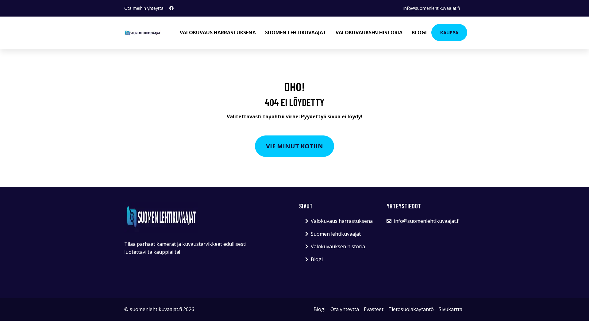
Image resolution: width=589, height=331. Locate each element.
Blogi (419, 32)
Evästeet (373, 309)
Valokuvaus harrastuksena (218, 32)
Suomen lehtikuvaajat (295, 32)
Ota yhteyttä (344, 309)
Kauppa (449, 32)
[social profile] (171, 8)
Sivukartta (450, 309)
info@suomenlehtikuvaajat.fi (431, 8)
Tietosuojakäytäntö (411, 309)
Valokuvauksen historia (369, 32)
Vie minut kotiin (294, 146)
